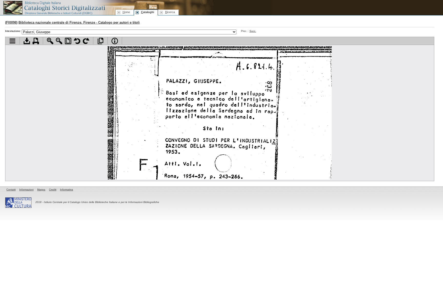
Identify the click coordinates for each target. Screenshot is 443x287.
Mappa (41, 189)
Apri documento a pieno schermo (100, 41)
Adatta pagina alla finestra (68, 41)
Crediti (52, 189)
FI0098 (11, 22)
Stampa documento (36, 41)
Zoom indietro (59, 41)
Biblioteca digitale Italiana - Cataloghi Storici (54, 7)
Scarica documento (27, 41)
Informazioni (26, 189)
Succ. (252, 31)
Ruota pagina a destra (86, 41)
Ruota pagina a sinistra (77, 41)
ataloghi (147, 12)
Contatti (11, 189)
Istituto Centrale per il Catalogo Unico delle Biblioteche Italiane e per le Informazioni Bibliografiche (101, 202)
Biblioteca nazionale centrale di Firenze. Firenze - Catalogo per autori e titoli (79, 22)
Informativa (66, 189)
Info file (115, 41)
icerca (170, 12)
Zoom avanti (50, 41)
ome (126, 12)
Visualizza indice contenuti (12, 41)
